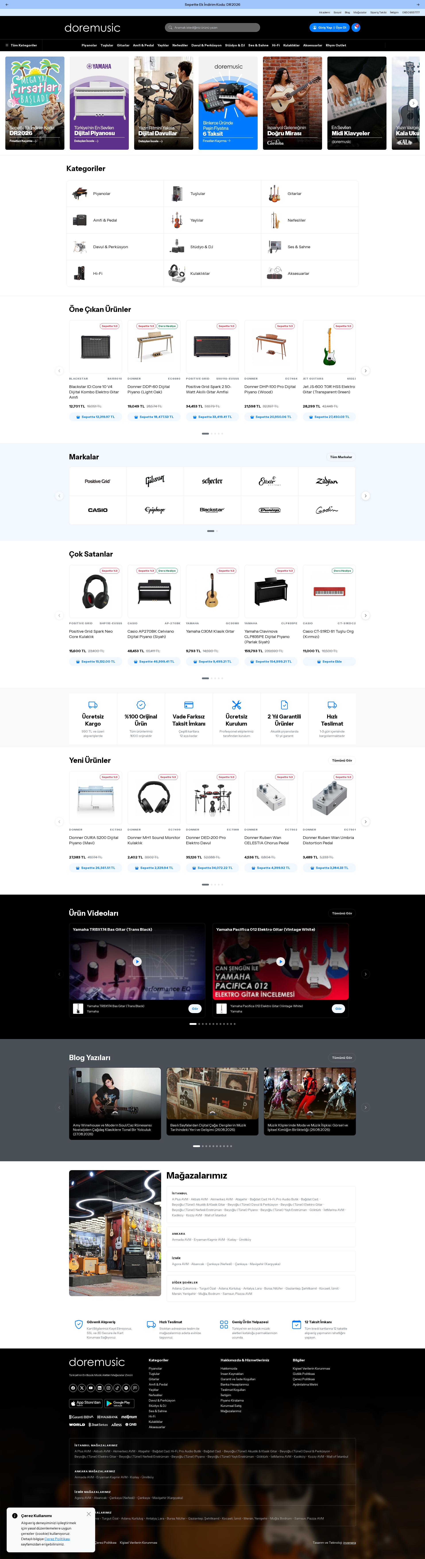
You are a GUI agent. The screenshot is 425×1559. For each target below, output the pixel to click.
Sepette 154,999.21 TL (274, 661)
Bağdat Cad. (310, 1199)
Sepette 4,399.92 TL (273, 868)
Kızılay (232, 1240)
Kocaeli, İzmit (328, 1288)
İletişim (394, 12)
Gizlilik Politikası (304, 1374)
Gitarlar (123, 45)
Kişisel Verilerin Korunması (311, 1368)
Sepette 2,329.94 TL (156, 868)
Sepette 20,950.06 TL (274, 417)
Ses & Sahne (258, 45)
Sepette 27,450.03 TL (332, 417)
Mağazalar (360, 12)
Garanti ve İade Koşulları (238, 1379)
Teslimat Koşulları (233, 1390)
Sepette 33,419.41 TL (215, 417)
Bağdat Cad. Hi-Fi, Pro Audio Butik (274, 1199)
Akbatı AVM (199, 1199)
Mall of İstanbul (215, 1215)
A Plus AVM (180, 1199)
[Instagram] (108, 1388)
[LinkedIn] (100, 1388)
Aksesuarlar (312, 45)
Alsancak (197, 1264)
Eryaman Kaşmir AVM (209, 1240)
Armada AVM (181, 1240)
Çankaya (241, 1264)
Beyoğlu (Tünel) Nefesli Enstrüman (197, 1210)
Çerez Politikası (304, 1379)
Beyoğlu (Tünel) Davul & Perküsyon (253, 1205)
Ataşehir (241, 1199)
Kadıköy (178, 1215)
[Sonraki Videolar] (365, 974)
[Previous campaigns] (11, 103)
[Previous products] (59, 370)
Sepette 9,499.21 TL (215, 661)
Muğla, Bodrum (209, 1294)
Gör (195, 1009)
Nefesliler (180, 45)
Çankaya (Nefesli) (219, 1264)
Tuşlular (106, 45)
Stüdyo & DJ (235, 45)
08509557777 (411, 12)
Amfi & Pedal (143, 45)
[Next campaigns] (413, 103)
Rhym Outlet (336, 45)
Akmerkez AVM (221, 1199)
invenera (349, 1543)
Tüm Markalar (341, 457)
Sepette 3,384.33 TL (332, 868)
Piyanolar (89, 45)
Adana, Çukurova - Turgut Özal (194, 1288)
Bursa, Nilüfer (273, 1288)
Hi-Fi (276, 45)
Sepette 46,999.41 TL (156, 661)
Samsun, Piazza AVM (237, 1294)
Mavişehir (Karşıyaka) (265, 1264)
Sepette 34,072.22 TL (215, 868)
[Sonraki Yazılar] (365, 1107)
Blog (347, 12)
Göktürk (315, 1210)
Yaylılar (163, 45)
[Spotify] (126, 1388)
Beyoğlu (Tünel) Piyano (241, 1210)
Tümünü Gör (342, 760)
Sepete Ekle (332, 661)
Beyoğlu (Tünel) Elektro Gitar (302, 1205)
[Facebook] (73, 1388)
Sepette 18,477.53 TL (157, 417)
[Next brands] (365, 495)
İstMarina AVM (334, 1210)
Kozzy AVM (194, 1215)
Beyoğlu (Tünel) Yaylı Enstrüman (284, 1210)
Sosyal (337, 12)
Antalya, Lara (252, 1288)
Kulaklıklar (291, 45)
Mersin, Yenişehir (184, 1294)
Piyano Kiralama (232, 1400)
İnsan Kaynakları (232, 1374)
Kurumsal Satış (231, 1406)
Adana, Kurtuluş (229, 1288)
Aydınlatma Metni (305, 1384)
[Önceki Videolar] (59, 974)
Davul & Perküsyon (206, 45)
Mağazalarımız (231, 1411)
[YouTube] (91, 1388)
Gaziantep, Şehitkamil (301, 1288)
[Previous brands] (59, 495)
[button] (205, 434)
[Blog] (135, 1388)
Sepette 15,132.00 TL (98, 661)
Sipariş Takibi (378, 12)
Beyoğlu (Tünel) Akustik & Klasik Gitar (198, 1205)
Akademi (324, 12)
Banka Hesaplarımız (235, 1384)
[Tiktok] (117, 1388)
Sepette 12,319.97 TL (98, 417)
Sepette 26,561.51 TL (98, 868)
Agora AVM (180, 1264)
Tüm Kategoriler (24, 45)
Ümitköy (245, 1240)
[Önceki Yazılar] (59, 1107)
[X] (82, 1388)
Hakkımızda (229, 1368)
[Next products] (365, 370)
